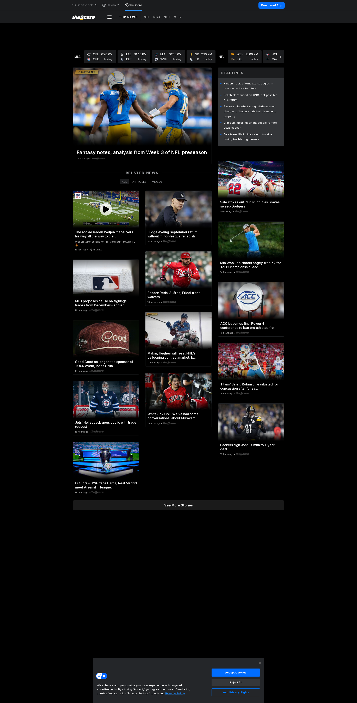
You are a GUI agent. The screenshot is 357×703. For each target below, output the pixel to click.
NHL (167, 17)
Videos (157, 181)
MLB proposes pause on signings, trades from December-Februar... (101, 303)
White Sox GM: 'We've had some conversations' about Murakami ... (174, 416)
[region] (178, 680)
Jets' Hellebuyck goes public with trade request (105, 424)
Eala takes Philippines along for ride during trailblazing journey (248, 137)
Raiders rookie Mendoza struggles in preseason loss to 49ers (248, 86)
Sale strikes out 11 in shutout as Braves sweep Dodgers (250, 204)
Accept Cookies (236, 672)
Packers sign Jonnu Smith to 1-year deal (247, 447)
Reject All (236, 682)
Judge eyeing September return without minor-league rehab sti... (173, 234)
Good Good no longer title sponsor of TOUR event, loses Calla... (104, 364)
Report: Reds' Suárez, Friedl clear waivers (174, 295)
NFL (147, 17)
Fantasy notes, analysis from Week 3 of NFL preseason (142, 152)
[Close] (260, 663)
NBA (157, 17)
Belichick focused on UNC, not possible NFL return (250, 97)
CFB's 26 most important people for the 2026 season (250, 125)
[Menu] (109, 17)
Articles (139, 181)
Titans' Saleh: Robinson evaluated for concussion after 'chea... (249, 386)
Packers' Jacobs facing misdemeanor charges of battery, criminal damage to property (250, 111)
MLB (177, 17)
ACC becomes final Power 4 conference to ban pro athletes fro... (248, 325)
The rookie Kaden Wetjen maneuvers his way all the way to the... (104, 234)
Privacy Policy (175, 693)
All (124, 181)
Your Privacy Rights (236, 692)
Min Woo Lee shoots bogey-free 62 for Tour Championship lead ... (250, 265)
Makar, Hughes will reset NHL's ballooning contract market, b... (172, 355)
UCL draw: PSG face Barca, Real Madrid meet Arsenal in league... (106, 485)
